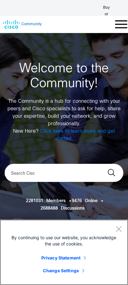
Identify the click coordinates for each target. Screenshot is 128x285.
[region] (64, 252)
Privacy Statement (60, 257)
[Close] (119, 229)
